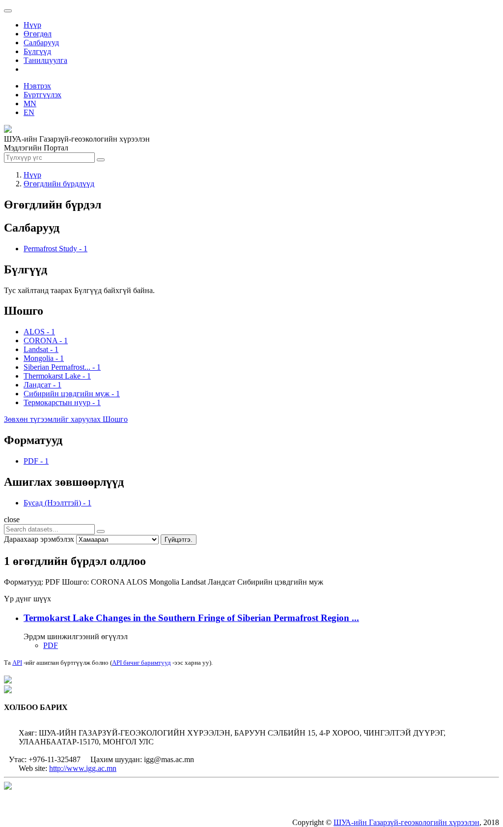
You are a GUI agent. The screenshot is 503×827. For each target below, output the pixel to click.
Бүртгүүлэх (42, 94)
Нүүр (32, 25)
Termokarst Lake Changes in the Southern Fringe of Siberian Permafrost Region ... (191, 618)
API (17, 662)
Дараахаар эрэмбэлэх (39, 539)
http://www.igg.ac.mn (82, 768)
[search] (101, 531)
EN (29, 112)
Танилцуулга (45, 60)
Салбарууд (41, 42)
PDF (50, 645)
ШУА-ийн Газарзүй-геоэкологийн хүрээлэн (406, 822)
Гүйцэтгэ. (179, 539)
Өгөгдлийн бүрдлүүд (59, 183)
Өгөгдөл (38, 34)
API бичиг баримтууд (141, 662)
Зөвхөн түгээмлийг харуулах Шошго (66, 419)
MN (30, 103)
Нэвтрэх (37, 86)
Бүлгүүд (37, 51)
